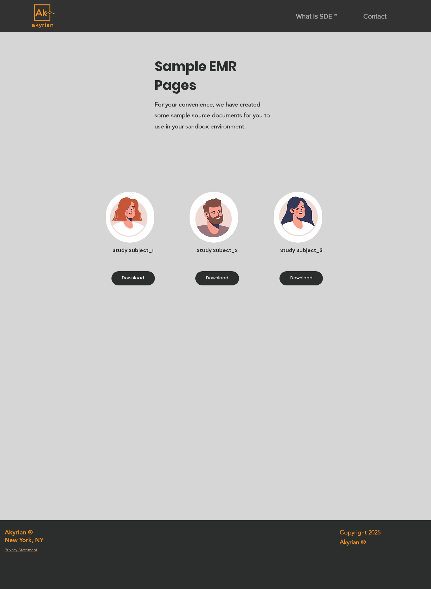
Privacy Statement (21, 549)
